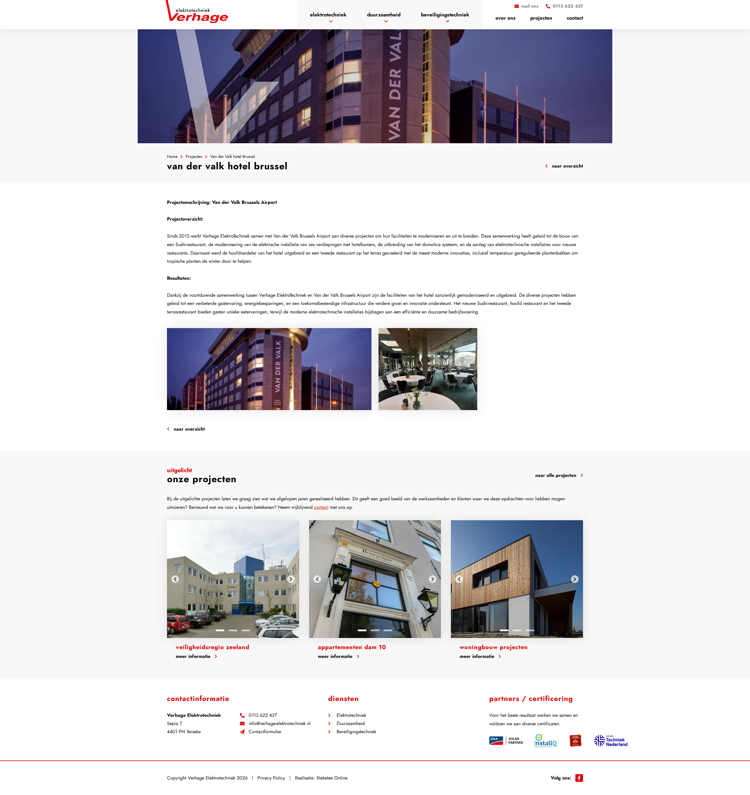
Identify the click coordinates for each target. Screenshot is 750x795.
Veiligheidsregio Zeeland (212, 647)
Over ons (505, 17)
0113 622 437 (263, 715)
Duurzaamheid (383, 14)
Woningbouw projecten (494, 647)
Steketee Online (331, 777)
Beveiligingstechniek (445, 14)
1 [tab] (220, 630)
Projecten (541, 17)
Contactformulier (265, 731)
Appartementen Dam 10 (352, 647)
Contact (575, 17)
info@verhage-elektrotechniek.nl (280, 723)
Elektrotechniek (328, 14)
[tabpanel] (233, 579)
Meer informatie (193, 656)
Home (172, 156)
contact (321, 507)
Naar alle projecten (555, 475)
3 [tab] (245, 630)
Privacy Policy (271, 777)
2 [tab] (233, 630)
